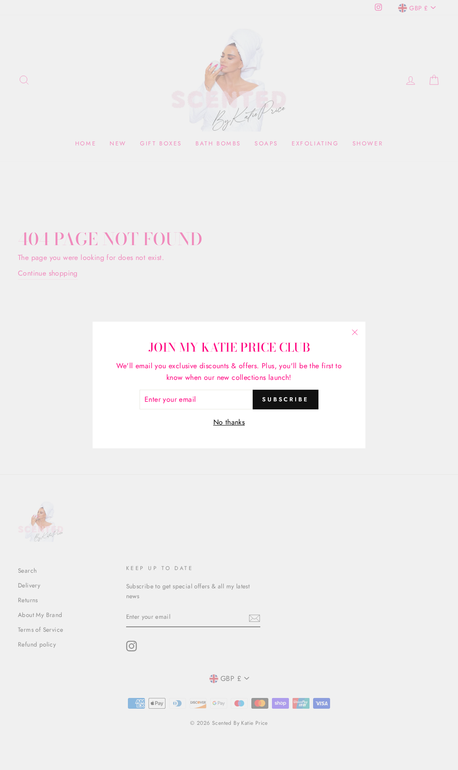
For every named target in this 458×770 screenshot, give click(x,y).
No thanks (229, 422)
